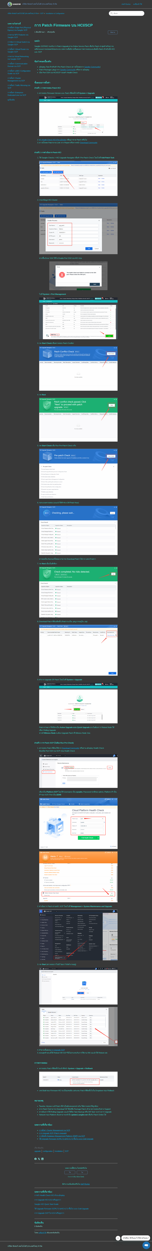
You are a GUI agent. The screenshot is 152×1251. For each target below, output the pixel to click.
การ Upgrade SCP (57, 1050)
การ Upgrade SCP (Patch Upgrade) (53, 1133)
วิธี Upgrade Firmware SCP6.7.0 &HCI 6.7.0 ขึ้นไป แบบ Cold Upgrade (66, 1139)
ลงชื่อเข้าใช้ (42, 1233)
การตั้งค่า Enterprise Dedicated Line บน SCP (17, 94)
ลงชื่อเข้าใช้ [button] (137, 4)
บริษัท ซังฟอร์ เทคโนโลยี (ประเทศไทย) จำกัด (23, 13)
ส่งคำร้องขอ (126, 4)
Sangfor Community (92, 67)
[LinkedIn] (42, 1159)
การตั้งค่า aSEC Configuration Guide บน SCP (19, 72)
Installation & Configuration (55, 13)
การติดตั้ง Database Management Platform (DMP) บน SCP (62, 1136)
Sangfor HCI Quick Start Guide (46, 1204)
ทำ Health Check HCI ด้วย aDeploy (52, 140)
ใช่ (70, 1172)
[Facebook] (35, 1159)
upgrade (37, 1151)
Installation (59, 1151)
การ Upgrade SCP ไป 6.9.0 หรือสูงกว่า (49, 1213)
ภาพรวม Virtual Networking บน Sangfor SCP (18, 57)
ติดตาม (112, 32)
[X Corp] (39, 1159)
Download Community (88, 143)
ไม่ (82, 1172)
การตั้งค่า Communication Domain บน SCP (17, 65)
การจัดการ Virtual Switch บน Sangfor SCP (19, 43)
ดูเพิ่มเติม (11, 100)
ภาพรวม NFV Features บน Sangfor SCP (18, 36)
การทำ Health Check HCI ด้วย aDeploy (49, 1195)
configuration (48, 1151)
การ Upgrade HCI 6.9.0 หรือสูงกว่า (47, 1200)
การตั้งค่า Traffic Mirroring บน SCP (19, 86)
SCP (41, 13)
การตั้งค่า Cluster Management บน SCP (16, 79)
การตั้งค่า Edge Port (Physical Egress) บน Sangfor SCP (19, 29)
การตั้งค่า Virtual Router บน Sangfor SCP (18, 50)
